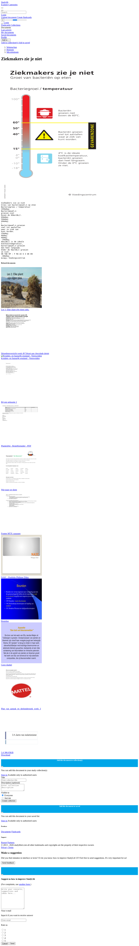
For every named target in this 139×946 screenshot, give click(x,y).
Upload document (9, 17)
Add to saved (24, 42)
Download (5, 755)
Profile (4, 37)
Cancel (5, 943)
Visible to (5, 792)
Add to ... (6, 40)
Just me (7, 798)
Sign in (4, 775)
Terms (10, 847)
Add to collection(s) (9, 42)
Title (3, 777)
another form (25, 884)
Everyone (8, 795)
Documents (6, 832)
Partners (10, 842)
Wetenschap (12, 47)
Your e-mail (6, 911)
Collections (15, 25)
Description (10, 783)
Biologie (10, 50)
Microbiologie (13, 52)
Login (3, 15)
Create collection (8, 801)
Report (4, 842)
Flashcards (6, 25)
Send (12, 943)
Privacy (4, 847)
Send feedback (8, 863)
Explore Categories (9, 5)
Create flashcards (24, 17)
